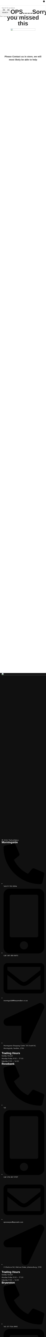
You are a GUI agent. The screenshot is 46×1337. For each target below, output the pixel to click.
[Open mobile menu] (3, 2)
